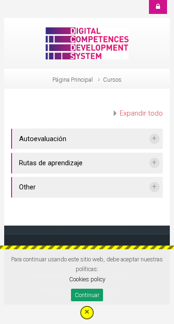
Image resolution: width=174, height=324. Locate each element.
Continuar (87, 295)
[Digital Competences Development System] (87, 43)
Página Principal (72, 79)
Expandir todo (141, 113)
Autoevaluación (42, 139)
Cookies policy (87, 279)
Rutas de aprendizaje (51, 163)
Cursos (112, 79)
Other (27, 187)
